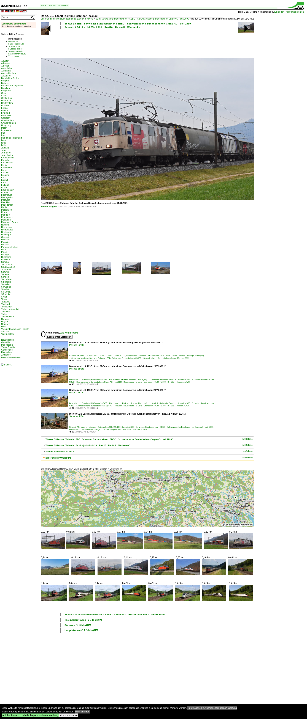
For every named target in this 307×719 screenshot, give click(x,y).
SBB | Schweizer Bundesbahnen (111, 19)
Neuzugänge (7, 340)
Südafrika (5, 294)
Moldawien (6, 210)
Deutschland (7, 103)
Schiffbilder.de (14, 46)
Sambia (5, 262)
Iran (3, 135)
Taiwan (4, 299)
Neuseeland (7, 227)
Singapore (6, 282)
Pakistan (5, 239)
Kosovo (5, 172)
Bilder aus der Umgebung (58, 458)
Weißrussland (8, 334)
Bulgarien (6, 90)
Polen (4, 252)
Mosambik (6, 220)
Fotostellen (6, 352)
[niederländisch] (24, 11)
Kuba (3, 177)
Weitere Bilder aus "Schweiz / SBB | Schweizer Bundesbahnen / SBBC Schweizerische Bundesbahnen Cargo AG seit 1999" (109, 439)
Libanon (5, 187)
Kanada (5, 160)
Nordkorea (6, 232)
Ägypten (5, 61)
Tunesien (5, 311)
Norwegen (6, 234)
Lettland (5, 185)
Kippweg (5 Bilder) (75, 625)
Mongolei (5, 215)
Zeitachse (6, 355)
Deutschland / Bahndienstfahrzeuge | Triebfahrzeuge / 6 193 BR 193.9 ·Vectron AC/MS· (108, 429)
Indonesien (6, 130)
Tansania (5, 302)
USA (3, 326)
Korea (4, 170)
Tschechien (6, 306)
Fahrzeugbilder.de (16, 44)
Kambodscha (7, 157)
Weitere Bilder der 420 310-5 (59, 451)
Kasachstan (7, 162)
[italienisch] (13, 11)
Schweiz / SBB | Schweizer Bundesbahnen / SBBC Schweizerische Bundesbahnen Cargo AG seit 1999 (127, 23)
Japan (4, 150)
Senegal (5, 274)
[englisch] (2, 11)
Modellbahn (7, 345)
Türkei (4, 314)
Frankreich (6, 115)
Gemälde (5, 342)
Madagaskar (7, 197)
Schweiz (89, 19)
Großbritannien (8, 123)
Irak (3, 133)
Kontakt (52, 5)
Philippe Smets (76, 345)
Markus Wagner (49, 206)
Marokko (5, 202)
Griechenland (7, 120)
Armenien (6, 71)
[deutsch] (6, 11)
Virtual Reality (8, 347)
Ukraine (5, 319)
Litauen (5, 192)
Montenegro (7, 217)
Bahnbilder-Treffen (10, 78)
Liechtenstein (7, 190)
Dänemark (6, 100)
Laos (3, 182)
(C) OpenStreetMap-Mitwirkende (237, 525)
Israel (4, 143)
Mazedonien (7, 205)
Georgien (5, 118)
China (4, 95)
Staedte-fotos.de (15, 51)
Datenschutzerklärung (10, 357)
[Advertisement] (132, 43)
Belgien (5, 80)
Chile (3, 93)
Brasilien (5, 88)
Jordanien (6, 152)
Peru (3, 249)
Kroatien (5, 175)
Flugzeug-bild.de (15, 49)
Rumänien (6, 257)
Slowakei (5, 284)
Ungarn (5, 321)
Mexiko (4, 207)
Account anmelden (295, 12)
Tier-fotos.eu (13, 56)
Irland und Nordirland (11, 138)
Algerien (5, 66)
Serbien (5, 277)
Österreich (6, 237)
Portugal (5, 254)
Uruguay (5, 324)
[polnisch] (21, 11)
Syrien (4, 297)
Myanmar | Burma (9, 222)
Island (4, 140)
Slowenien (6, 287)
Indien (4, 128)
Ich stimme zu (68, 715)
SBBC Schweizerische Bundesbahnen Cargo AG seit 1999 (159, 19)
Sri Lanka (5, 292)
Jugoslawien (7, 155)
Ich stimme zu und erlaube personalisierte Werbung (30, 715)
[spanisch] (17, 11)
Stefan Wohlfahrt (77, 416)
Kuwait (4, 180)
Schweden (6, 269)
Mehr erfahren (82, 711)
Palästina (5, 242)
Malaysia (5, 200)
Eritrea (4, 108)
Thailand (5, 304)
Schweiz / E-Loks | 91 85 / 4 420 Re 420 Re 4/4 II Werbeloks (102, 27)
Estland (5, 110)
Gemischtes (7, 350)
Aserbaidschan (8, 73)
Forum (44, 5)
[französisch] (10, 11)
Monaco (5, 212)
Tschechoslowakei (10, 309)
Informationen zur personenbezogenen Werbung (212, 708)
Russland (5, 259)
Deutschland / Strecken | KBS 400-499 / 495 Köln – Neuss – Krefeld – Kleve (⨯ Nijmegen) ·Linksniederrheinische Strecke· (122, 379)
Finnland (5, 113)
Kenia (4, 165)
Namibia (5, 225)
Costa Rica (6, 98)
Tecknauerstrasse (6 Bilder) (81, 619)
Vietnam (5, 331)
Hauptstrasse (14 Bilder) (79, 630)
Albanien (5, 63)
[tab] (147, 439)
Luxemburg (6, 195)
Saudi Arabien (8, 267)
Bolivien (5, 83)
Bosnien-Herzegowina (12, 85)
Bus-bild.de (13, 41)
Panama (5, 244)
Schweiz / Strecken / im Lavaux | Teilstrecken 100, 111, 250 (94, 427)
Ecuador (5, 105)
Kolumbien (6, 167)
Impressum (63, 5)
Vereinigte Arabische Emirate (15, 329)
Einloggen (279, 12)
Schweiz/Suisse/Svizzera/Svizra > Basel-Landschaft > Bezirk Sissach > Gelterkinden (81, 469)
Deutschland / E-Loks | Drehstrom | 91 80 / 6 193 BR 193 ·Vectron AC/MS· (156, 382)
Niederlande (7, 229)
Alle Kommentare (69, 333)
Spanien (5, 289)
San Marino (6, 264)
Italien (4, 145)
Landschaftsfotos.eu (17, 54)
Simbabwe (6, 279)
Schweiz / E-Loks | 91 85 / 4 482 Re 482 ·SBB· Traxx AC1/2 (97, 356)
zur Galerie (247, 439)
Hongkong (6, 125)
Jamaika (5, 148)
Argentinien (6, 68)
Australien (6, 76)
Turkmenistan (7, 316)
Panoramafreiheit (9, 247)
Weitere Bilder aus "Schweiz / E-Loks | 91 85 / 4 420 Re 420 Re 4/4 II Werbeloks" (87, 445)
